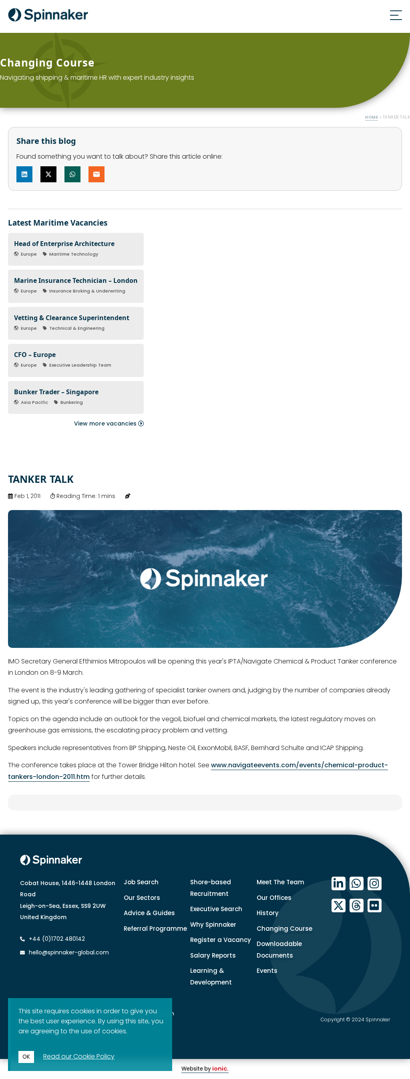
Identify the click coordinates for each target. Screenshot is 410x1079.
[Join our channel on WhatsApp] (357, 884)
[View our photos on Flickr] (375, 906)
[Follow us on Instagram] (375, 884)
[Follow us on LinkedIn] (339, 884)
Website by (205, 1069)
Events (267, 970)
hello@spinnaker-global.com (69, 952)
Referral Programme (155, 928)
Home (371, 117)
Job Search (141, 882)
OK (26, 1057)
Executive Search (216, 909)
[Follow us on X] (339, 906)
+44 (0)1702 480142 (56, 939)
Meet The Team (280, 882)
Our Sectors (142, 897)
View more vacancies (106, 423)
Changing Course (284, 928)
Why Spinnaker (213, 924)
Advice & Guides (149, 913)
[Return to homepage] (48, 16)
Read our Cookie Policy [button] (79, 1056)
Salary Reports (213, 955)
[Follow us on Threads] (357, 906)
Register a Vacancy (220, 940)
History (268, 913)
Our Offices (274, 897)
